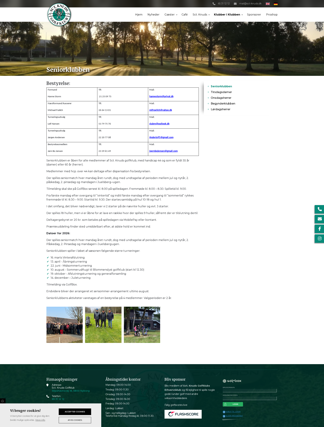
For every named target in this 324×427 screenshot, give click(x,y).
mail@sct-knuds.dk (250, 3)
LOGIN (235, 404)
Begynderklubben (223, 103)
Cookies (3, 400)
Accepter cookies (75, 411)
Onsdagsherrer (221, 97)
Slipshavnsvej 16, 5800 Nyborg (71, 390)
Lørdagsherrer (220, 109)
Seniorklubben (221, 86)
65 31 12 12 (224, 3)
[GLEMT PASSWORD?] (224, 416)
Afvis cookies (75, 420)
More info (40, 420)
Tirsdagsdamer (221, 92)
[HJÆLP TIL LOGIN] (224, 412)
